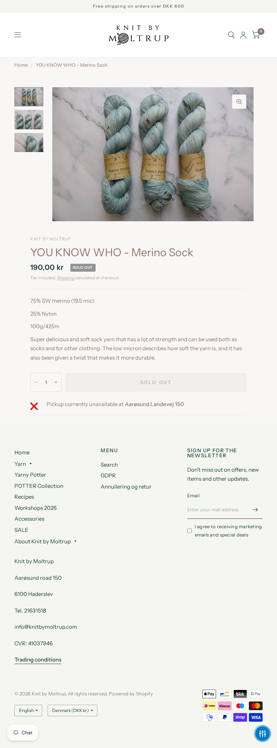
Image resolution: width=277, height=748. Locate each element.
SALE (21, 529)
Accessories (29, 518)
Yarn (20, 463)
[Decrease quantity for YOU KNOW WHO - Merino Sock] (36, 382)
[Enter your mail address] (255, 509)
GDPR (108, 475)
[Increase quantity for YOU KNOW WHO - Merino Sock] (55, 382)
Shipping (65, 277)
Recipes (24, 496)
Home (21, 65)
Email (193, 495)
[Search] (231, 35)
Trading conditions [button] (37, 659)
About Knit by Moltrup (42, 541)
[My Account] (243, 35)
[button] (262, 733)
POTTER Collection (38, 485)
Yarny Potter (30, 474)
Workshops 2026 (35, 507)
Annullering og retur (126, 486)
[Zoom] (239, 101)
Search (109, 464)
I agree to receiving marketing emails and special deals (228, 531)
